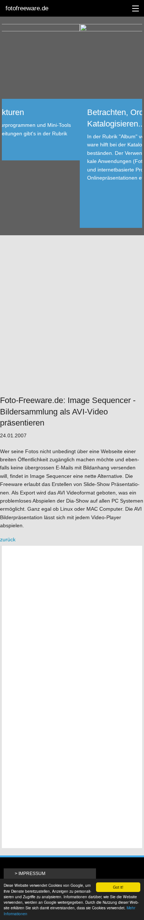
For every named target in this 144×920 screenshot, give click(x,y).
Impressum (31, 873)
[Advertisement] (72, 314)
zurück (8, 539)
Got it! (118, 887)
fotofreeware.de (27, 8)
